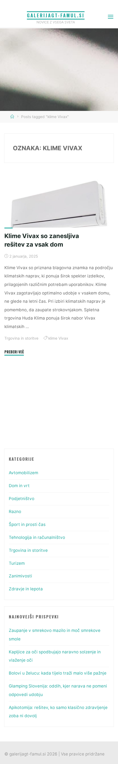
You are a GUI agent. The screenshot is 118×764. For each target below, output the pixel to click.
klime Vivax (58, 338)
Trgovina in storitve (21, 338)
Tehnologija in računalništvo (37, 537)
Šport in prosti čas (27, 524)
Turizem (17, 563)
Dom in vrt (19, 485)
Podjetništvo (21, 498)
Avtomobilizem (23, 472)
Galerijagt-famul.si (56, 15)
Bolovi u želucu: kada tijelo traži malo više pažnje (57, 673)
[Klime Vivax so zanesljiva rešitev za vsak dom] (59, 208)
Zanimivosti (20, 576)
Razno (15, 511)
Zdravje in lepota (26, 588)
